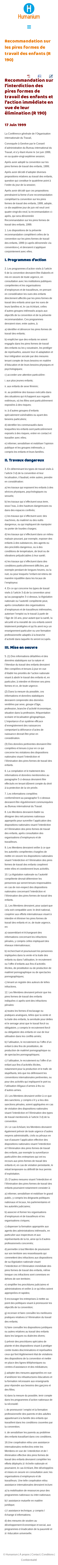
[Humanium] (29, 12)
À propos (25, 1554)
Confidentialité (29, 1560)
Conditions (48, 1554)
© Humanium (10, 1554)
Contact (35, 1554)
